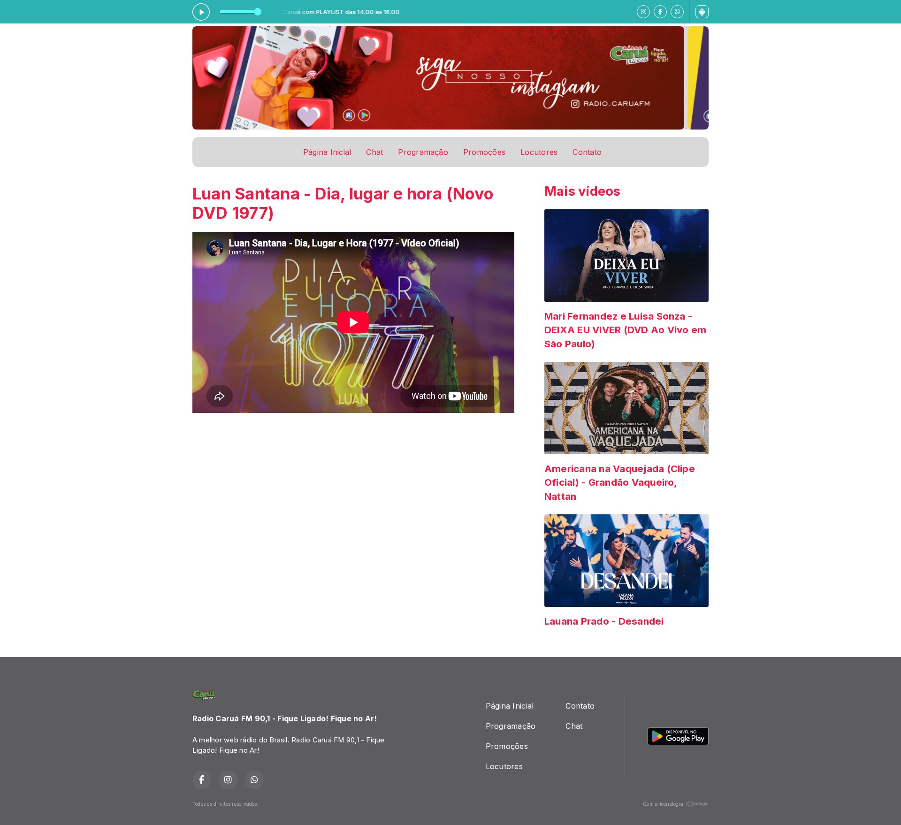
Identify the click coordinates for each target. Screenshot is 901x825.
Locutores (538, 152)
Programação (423, 152)
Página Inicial (327, 152)
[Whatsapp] (677, 11)
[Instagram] (643, 11)
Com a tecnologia (663, 804)
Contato (587, 152)
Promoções (484, 152)
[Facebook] (660, 11)
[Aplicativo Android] (702, 11)
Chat (374, 152)
